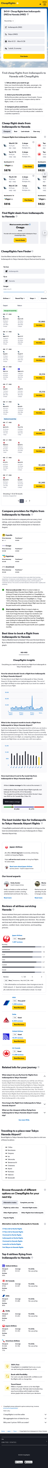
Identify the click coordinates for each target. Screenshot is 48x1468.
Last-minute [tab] (25, 131)
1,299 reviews (17, 1004)
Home (3, 1431)
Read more (8, 898)
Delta (14, 1014)
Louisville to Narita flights (11, 1244)
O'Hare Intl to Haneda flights (12, 1232)
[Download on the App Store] (28, 1462)
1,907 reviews (17, 942)
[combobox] (9, 21)
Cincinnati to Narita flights (11, 1235)
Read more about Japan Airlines (21, 866)
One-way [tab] (36, 131)
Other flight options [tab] (10, 1213)
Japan (9, 1431)
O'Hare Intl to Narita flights (12, 1229)
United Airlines (17, 1031)
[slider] (45, 292)
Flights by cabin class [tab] (11, 1207)
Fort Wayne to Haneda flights (12, 1247)
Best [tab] (15, 131)
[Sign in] (40, 4)
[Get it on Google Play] (18, 1462)
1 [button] (21, 501)
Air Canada (16, 1048)
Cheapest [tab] (6, 131)
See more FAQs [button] (24, 1120)
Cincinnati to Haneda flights (12, 1241)
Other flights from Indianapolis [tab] (32, 1213)
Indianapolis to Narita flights (12, 1238)
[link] (20, 240)
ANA (14, 997)
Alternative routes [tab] (9, 1202)
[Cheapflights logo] (8, 3)
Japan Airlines (17, 935)
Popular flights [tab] (8, 1218)
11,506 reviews (17, 1055)
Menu (45, 2)
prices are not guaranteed (10, 1408)
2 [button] (26, 501)
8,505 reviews (17, 1021)
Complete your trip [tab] (27, 1202)
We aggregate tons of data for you (16, 1418)
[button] (28, 14)
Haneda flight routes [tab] (29, 1207)
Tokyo (15, 1431)
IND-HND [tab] (24, 652)
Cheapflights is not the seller (14, 1414)
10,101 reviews (17, 1038)
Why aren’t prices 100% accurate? (16, 1422)
